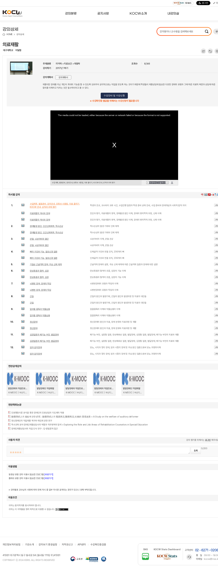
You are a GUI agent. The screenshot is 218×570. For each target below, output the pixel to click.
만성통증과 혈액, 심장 (39, 271)
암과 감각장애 (36, 347)
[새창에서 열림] (77, 559)
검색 (206, 31)
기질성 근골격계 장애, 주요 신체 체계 (46, 264)
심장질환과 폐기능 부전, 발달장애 (44, 334)
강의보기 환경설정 (48, 544)
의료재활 (11, 44)
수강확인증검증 (98, 544)
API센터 (82, 544)
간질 (32, 296)
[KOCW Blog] (145, 556)
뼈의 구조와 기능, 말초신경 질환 (43, 251)
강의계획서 (63, 77)
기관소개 (29, 544)
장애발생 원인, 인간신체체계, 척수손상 (46, 226)
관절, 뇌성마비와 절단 (39, 239)
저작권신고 (67, 544)
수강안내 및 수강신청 (114, 95)
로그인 (205, 3)
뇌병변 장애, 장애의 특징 (40, 283)
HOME (10, 34)
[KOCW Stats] (167, 556)
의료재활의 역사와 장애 (40, 213)
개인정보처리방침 (11, 544)
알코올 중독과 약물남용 (40, 309)
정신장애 (33, 322)
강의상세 (20, 34)
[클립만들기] (172, 182)
